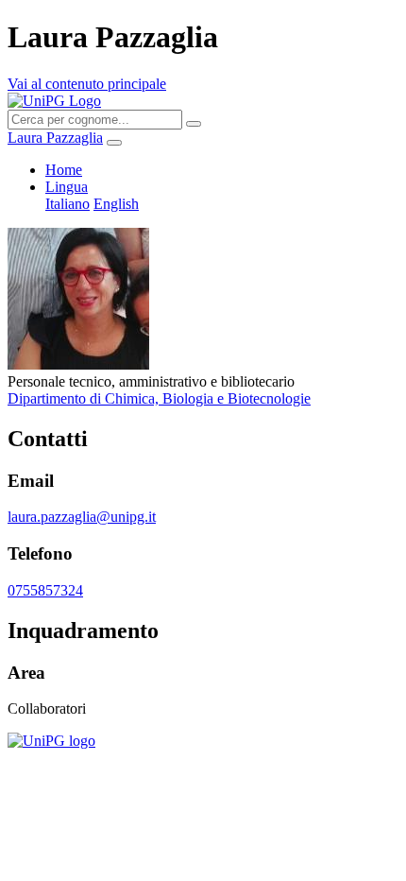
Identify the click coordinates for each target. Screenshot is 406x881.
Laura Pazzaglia (55, 138)
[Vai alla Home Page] (51, 741)
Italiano (67, 204)
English (116, 204)
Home (63, 170)
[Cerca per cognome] (193, 124)
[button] (66, 187)
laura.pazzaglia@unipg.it (82, 517)
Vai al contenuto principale (87, 84)
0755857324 (45, 590)
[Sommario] (114, 143)
